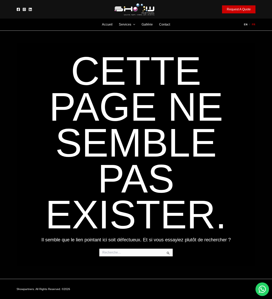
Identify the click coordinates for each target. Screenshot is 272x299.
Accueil (107, 24)
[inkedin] (30, 9)
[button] (238, 9)
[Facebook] (18, 9)
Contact (164, 24)
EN (246, 24)
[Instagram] (24, 9)
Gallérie (147, 24)
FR (253, 24)
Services (125, 24)
